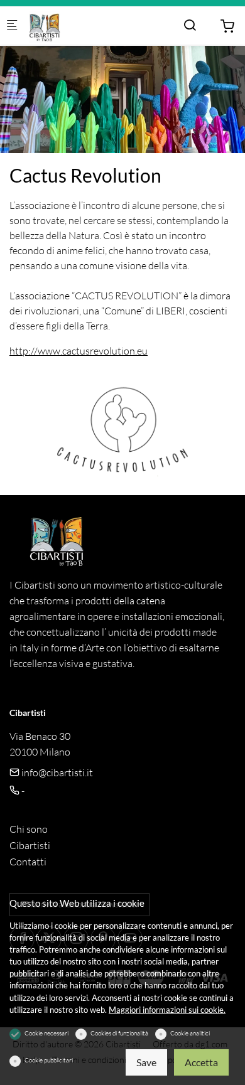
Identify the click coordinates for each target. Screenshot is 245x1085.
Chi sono (28, 829)
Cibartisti (29, 845)
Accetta (201, 1062)
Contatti (27, 861)
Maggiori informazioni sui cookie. (167, 1010)
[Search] (189, 25)
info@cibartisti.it (56, 772)
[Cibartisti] (79, 25)
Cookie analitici (190, 1033)
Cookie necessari (46, 1033)
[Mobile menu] (12, 26)
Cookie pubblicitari (48, 1060)
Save (146, 1062)
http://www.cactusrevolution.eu (78, 351)
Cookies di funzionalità (119, 1033)
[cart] (227, 26)
